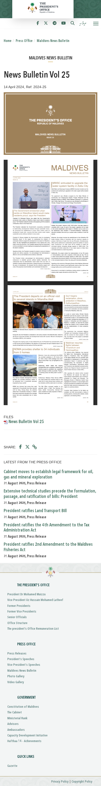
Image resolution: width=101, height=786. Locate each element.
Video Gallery (15, 682)
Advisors (13, 724)
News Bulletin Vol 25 (26, 422)
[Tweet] (27, 447)
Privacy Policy (60, 781)
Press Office (24, 41)
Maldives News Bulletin (53, 41)
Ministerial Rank (17, 718)
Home (8, 41)
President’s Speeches (20, 659)
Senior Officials (17, 617)
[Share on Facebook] (20, 447)
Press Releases (16, 653)
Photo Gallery (16, 676)
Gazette (12, 766)
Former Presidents (18, 606)
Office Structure (17, 623)
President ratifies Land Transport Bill (35, 511)
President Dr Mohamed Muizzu (26, 594)
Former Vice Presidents (21, 611)
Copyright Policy (82, 781)
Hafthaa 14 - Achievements (24, 741)
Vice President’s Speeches (23, 664)
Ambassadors (16, 730)
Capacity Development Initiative (27, 735)
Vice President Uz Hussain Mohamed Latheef (35, 600)
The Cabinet (14, 712)
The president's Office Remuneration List (33, 628)
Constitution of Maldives (23, 706)
